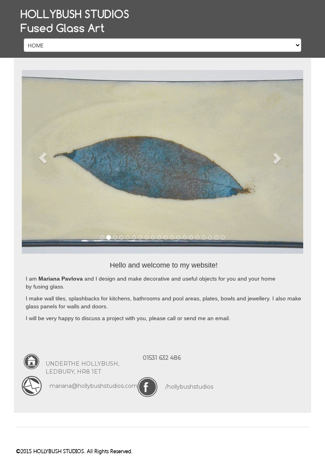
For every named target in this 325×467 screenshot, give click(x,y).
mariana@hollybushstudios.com (94, 385)
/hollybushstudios (189, 386)
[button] (43, 158)
